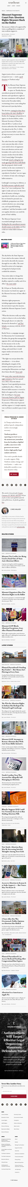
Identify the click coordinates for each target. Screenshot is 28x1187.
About (16, 1139)
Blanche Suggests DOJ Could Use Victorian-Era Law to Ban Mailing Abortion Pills (13, 811)
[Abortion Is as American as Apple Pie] (14, 981)
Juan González (15, 823)
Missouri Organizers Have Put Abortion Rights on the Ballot (13, 593)
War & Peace (16, 1129)
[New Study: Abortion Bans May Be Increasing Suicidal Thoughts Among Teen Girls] (14, 835)
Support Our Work (18, 1148)
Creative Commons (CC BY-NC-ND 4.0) (12, 494)
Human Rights (4, 1120)
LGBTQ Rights (4, 1123)
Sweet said (19, 372)
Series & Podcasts (5, 1132)
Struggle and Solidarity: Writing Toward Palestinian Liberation (6, 1140)
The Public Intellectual (5, 1156)
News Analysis (5, 664)
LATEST (13, 5)
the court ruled (11, 284)
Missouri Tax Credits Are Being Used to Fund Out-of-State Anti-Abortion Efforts (14, 558)
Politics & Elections (18, 1123)
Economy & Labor (17, 1114)
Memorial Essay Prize (19, 1162)
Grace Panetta (6, 604)
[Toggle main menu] (26, 3)
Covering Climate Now (6, 1169)
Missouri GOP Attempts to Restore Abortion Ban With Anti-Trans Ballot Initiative (12, 741)
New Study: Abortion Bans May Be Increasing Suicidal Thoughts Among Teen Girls (13, 849)
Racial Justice (16, 1126)
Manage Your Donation (19, 1145)
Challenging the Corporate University (5, 1165)
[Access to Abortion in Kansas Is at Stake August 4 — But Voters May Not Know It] (14, 871)
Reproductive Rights (12, 11)
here (3, 502)
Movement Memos (5, 1159)
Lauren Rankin (6, 717)
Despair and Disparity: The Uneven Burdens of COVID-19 (6, 1145)
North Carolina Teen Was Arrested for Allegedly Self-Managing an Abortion (12, 777)
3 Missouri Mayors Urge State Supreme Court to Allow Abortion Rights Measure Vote (18, 245)
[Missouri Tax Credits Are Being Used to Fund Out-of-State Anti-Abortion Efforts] (14, 545)
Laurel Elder (6, 933)
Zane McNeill (6, 640)
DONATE (18, 5)
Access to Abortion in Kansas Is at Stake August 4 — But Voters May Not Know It (14, 885)
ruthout (12, 34)
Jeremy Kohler (6, 570)
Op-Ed (3, 772)
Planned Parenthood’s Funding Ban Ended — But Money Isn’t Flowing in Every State (14, 669)
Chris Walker (6, 34)
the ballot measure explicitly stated (13, 185)
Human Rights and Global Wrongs (6, 1150)
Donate (16, 1142)
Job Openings (18, 1169)
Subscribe (17, 1150)
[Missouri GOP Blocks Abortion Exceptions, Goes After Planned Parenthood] (14, 614)
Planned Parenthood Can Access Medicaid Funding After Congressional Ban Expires (14, 958)
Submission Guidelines (19, 1153)
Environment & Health (18, 1117)
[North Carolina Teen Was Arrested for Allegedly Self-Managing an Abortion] (14, 763)
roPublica (14, 570)
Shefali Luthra (6, 861)
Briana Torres (6, 681)
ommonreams (15, 970)
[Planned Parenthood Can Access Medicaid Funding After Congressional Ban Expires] (14, 945)
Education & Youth (5, 1117)
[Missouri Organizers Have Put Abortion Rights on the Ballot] (14, 580)
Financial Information (19, 1156)
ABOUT (8, 5)
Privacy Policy (17, 1159)
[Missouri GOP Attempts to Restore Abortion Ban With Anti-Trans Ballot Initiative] (14, 727)
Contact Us (17, 1172)
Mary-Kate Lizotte (14, 933)
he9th (13, 604)
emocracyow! (6, 825)
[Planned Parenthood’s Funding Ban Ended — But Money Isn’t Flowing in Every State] (14, 656)
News (3, 11)
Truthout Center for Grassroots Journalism (19, 1166)
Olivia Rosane (6, 970)
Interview (4, 806)
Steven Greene (22, 933)
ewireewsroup (15, 681)
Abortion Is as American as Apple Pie (12, 993)
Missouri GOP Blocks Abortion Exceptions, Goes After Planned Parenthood (12, 628)
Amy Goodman (7, 823)
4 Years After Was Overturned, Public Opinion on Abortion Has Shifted (13, 921)
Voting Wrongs (4, 1162)
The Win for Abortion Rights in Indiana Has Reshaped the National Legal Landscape (13, 705)
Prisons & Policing (5, 1126)
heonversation (6, 934)
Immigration (16, 1120)
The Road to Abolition (5, 1153)
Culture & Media (4, 1114)
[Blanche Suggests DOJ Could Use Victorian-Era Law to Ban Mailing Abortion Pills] (14, 798)
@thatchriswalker (21, 527)
